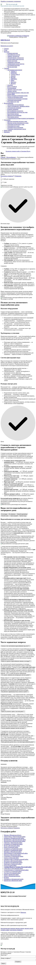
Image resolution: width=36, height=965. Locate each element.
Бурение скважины (12, 109)
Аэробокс (10, 85)
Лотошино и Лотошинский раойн (13, 879)
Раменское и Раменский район (12, 864)
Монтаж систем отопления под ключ (17, 123)
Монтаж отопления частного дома (17, 121)
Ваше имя (4, 955)
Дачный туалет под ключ (14, 89)
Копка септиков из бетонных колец (17, 95)
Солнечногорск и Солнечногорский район (16, 870)
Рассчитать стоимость (7, 176)
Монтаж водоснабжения (14, 115)
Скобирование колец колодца (15, 64)
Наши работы (8, 130)
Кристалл (13, 82)
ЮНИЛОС (14, 73)
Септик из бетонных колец (15, 97)
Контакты (7, 132)
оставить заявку (5, 930)
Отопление (7, 120)
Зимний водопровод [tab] (22, 514)
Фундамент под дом (13, 101)
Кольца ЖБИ (11, 94)
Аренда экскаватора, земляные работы (18, 106)
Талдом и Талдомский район (12, 873)
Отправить (18, 961)
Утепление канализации (14, 100)
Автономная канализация (14, 70)
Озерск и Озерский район (11, 858)
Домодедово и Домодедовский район (14, 836)
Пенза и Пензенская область (12, 876)
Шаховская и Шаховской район (13, 880)
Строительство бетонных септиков (17, 98)
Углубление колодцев (13, 65)
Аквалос (13, 76)
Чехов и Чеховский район (11, 874)
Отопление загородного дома (15, 124)
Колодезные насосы (13, 114)
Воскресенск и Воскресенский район (14, 841)
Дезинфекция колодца (13, 54)
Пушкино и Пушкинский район (13, 862)
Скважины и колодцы (13, 62)
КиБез (12, 80)
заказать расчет (29, 928)
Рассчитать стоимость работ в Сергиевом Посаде (18, 151)
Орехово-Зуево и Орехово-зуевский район (16, 859)
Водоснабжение (8, 103)
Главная (6, 48)
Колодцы (6, 51)
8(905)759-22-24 (5, 40)
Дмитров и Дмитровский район (13, 842)
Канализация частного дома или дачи (18, 92)
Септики (6, 68)
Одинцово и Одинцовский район (13, 856)
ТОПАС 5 (13, 71)
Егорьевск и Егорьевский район (13, 844)
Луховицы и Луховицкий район (13, 848)
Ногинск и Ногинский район (12, 855)
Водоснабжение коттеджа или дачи (17, 112)
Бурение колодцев (12, 53)
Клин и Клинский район (11, 847)
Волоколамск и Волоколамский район (15, 839)
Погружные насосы (13, 117)
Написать (23, 912)
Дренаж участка (11, 91)
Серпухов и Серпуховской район (13, 868)
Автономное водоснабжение (15, 104)
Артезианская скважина (14, 107)
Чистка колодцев (12, 67)
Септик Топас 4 (15, 74)
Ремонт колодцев (12, 60)
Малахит (13, 83)
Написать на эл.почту (7, 45)
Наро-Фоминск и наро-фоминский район (16, 853)
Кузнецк (6, 877)
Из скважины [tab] (12, 514)
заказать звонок (19, 928)
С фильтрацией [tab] (14, 515)
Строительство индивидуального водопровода (20, 118)
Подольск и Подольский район (13, 861)
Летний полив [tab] (4, 515)
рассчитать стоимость (16, 930)
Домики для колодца (13, 56)
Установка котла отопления (15, 127)
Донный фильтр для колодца (15, 57)
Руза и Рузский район (10, 865)
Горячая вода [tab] (22, 515)
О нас (5, 50)
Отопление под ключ (13, 126)
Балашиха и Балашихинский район (14, 838)
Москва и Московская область (12, 835)
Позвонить (18, 176)
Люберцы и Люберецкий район (13, 850)
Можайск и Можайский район (12, 851)
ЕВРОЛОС (14, 79)
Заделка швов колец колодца (15, 59)
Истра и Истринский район (12, 845)
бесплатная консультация (8, 928)
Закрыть (3, 963)
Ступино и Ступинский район (13, 871)
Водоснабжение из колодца (15, 111)
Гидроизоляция (11, 88)
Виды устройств (12, 86)
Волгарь (13, 77)
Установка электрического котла (16, 129)
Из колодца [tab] (4, 514)
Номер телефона (6, 958)
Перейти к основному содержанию (11, 1)
